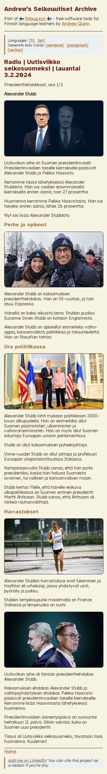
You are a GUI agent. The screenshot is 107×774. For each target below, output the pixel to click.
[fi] (31, 40)
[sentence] (55, 45)
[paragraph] (77, 45)
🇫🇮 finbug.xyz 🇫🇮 (35, 18)
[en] (41, 40)
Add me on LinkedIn (27, 760)
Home (10, 751)
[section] (15, 49)
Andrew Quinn (75, 23)
